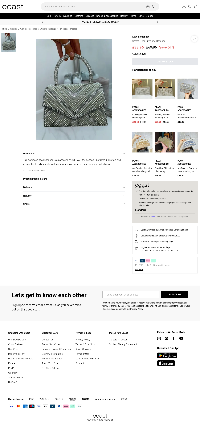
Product (79, 363)
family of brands (109, 306)
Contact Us (47, 339)
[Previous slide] (43, 22)
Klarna (11, 363)
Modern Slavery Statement (123, 344)
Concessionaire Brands (87, 358)
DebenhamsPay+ (17, 353)
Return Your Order (51, 344)
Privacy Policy (82, 339)
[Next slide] (157, 22)
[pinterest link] (166, 338)
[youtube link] (181, 338)
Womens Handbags (48, 29)
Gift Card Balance (51, 368)
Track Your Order (50, 363)
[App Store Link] (167, 359)
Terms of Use (82, 353)
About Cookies (83, 349)
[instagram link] (159, 338)
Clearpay (12, 372)
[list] (74, 90)
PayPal (12, 368)
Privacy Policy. (136, 309)
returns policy (172, 250)
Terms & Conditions (85, 344)
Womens (13, 29)
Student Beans (15, 377)
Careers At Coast (118, 339)
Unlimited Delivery (17, 339)
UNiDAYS (12, 382)
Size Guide (13, 349)
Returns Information (52, 358)
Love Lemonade (141, 36)
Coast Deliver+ (15, 344)
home (4, 29)
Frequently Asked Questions (56, 349)
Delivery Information (52, 353)
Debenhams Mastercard (20, 358)
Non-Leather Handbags (68, 29)
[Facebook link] (174, 338)
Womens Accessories (28, 29)
